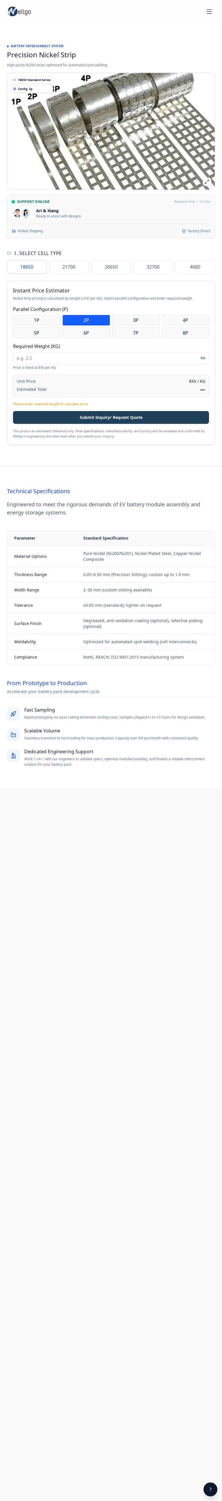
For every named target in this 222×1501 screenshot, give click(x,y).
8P (185, 333)
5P (36, 333)
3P (135, 320)
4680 (195, 267)
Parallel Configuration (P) (40, 309)
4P (185, 320)
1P (36, 320)
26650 (111, 267)
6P (86, 333)
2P (86, 320)
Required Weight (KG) (36, 346)
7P (135, 333)
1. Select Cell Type (38, 253)
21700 (68, 267)
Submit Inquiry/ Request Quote (111, 417)
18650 (26, 267)
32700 (153, 267)
